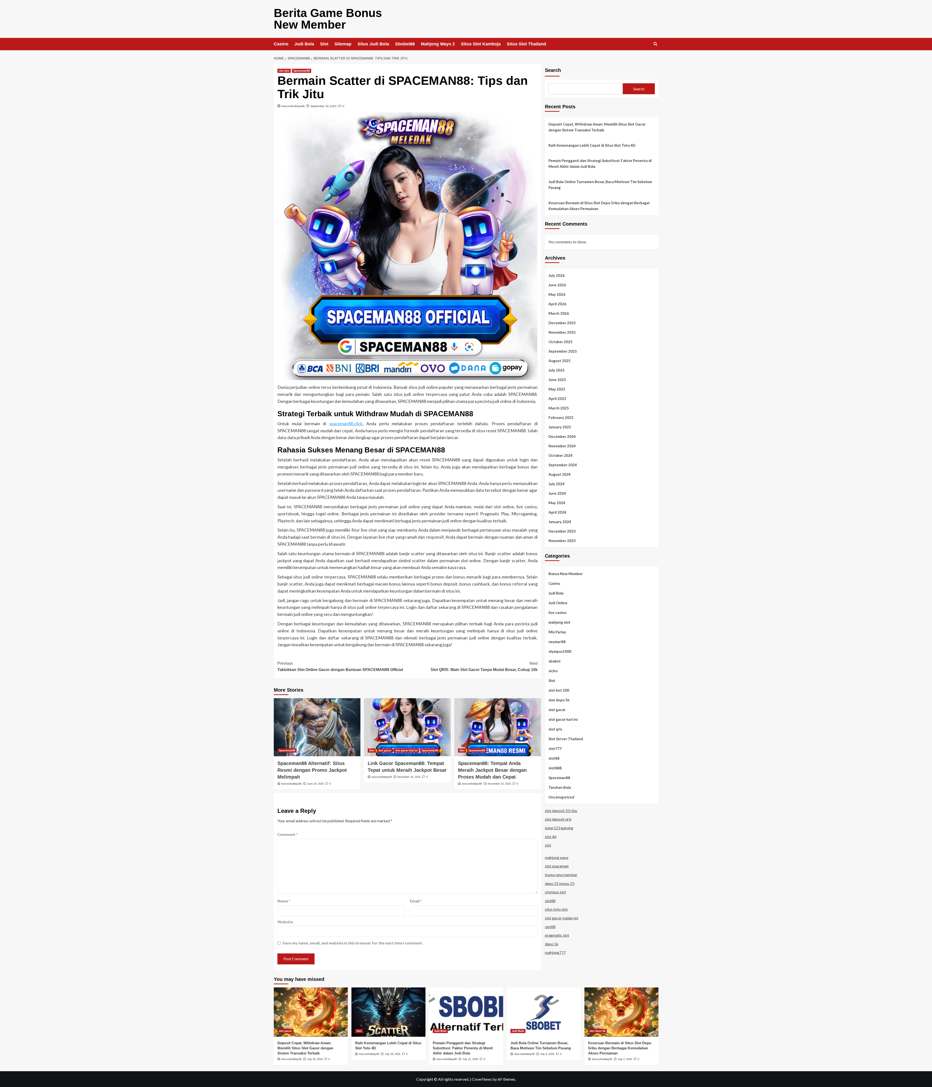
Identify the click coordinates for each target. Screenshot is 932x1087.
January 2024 (560, 521)
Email (416, 901)
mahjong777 (555, 952)
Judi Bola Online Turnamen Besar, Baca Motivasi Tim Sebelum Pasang (600, 184)
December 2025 (562, 322)
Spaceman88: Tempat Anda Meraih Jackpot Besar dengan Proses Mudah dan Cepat (492, 770)
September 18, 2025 (323, 106)
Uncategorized (561, 797)
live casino (557, 612)
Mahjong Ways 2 (438, 44)
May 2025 (557, 389)
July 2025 (557, 370)
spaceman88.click (346, 423)
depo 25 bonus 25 (559, 883)
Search (553, 70)
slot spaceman (557, 866)
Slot (324, 44)
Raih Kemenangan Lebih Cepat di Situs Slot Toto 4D (592, 145)
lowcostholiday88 (293, 106)
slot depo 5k (559, 699)
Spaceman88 (301, 70)
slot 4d (550, 836)
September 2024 (563, 464)
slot (548, 844)
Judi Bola (304, 44)
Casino (281, 44)
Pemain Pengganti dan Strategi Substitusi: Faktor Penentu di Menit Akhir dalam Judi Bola (600, 163)
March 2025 (559, 408)
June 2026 (557, 284)
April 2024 (557, 512)
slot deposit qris (558, 819)
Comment (287, 834)
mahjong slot (559, 622)
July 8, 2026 (547, 1054)
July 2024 (557, 483)
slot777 (555, 748)
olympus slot (555, 891)
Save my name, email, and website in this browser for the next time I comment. (353, 943)
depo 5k (551, 943)
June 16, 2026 (315, 783)
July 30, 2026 (315, 1059)
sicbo (553, 670)
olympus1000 (560, 651)
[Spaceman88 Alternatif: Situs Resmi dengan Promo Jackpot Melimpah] (317, 727)
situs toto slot (556, 909)
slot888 (555, 767)
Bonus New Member (566, 573)
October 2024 (561, 455)
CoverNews (482, 1079)
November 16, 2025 (409, 776)
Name (284, 901)
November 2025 (562, 332)
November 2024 (562, 445)
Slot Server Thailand (566, 738)
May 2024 (557, 502)
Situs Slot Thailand (526, 44)
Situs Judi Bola (373, 44)
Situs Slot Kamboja (481, 44)
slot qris (284, 70)
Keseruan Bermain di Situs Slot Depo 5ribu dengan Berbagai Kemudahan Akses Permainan (599, 206)
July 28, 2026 (392, 1054)
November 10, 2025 (499, 783)
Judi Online (558, 602)
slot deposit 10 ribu (561, 810)
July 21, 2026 (470, 1059)
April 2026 (557, 303)
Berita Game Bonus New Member (328, 19)
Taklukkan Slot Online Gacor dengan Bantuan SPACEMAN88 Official (340, 666)
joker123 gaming (559, 827)
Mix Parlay (557, 631)
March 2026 (559, 313)
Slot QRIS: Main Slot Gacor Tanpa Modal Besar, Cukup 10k (484, 666)
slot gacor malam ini (561, 917)
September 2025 (563, 351)
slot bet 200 (559, 690)
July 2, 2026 (625, 1059)
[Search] (655, 44)
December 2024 (562, 436)
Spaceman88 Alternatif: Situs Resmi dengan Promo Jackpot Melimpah (312, 770)
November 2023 (562, 540)
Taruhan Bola (560, 787)
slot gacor (384, 750)
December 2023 (562, 531)
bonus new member (561, 874)
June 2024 (557, 493)
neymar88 (557, 641)
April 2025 (557, 398)
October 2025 (561, 341)
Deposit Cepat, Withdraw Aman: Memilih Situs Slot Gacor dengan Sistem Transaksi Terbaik (597, 127)
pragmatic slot (557, 935)
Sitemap (342, 44)
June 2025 (557, 379)
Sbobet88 (405, 44)
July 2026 (557, 275)
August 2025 (560, 360)
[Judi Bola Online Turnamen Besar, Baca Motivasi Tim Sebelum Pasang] (544, 1012)
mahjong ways (556, 857)
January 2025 (560, 427)
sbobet (555, 661)
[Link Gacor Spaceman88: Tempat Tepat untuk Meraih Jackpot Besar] (407, 727)
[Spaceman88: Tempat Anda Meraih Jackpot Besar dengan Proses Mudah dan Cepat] (497, 727)
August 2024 (560, 474)
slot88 (554, 758)
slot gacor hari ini (406, 750)
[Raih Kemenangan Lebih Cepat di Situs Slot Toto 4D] (388, 1012)
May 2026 (557, 294)
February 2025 (561, 417)
